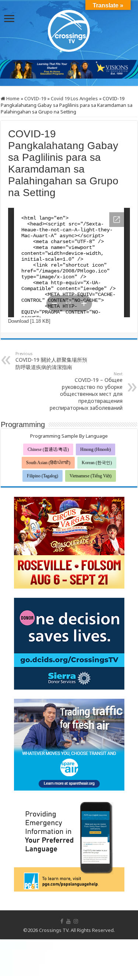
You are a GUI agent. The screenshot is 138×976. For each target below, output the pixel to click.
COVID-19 (35, 98)
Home (12, 98)
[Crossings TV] (69, 29)
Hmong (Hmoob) (95, 449)
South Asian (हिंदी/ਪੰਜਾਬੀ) (48, 462)
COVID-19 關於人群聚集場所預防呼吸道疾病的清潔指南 (51, 360)
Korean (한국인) (97, 462)
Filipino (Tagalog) (42, 475)
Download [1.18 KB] (29, 321)
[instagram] (76, 921)
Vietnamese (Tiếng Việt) (91, 475)
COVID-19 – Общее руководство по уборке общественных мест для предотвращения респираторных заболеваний (86, 391)
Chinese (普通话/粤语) (48, 449)
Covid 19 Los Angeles (74, 98)
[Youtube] (68, 921)
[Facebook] (62, 921)
